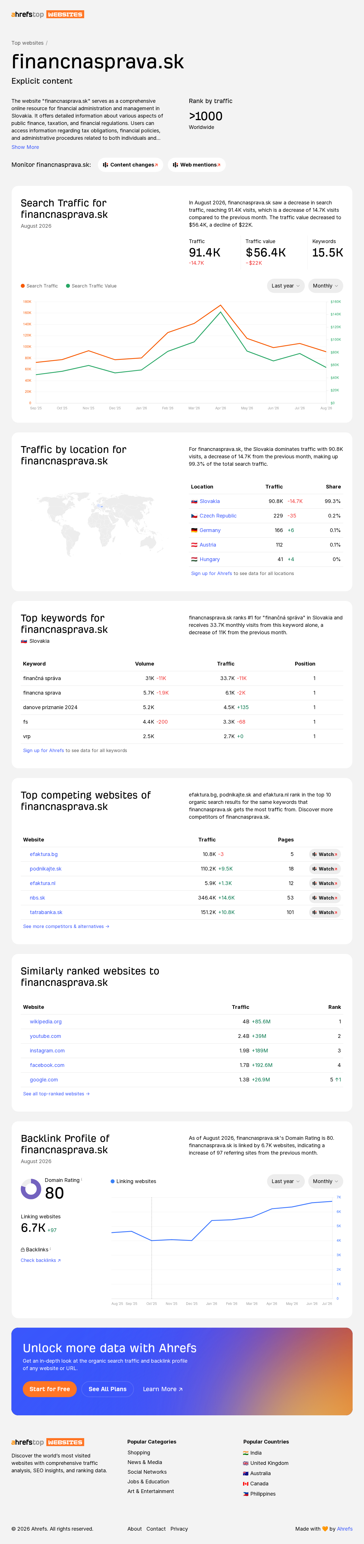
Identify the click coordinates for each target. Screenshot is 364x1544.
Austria (208, 545)
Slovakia (210, 501)
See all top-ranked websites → (56, 1094)
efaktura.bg (44, 854)
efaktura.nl (42, 883)
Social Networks (147, 1472)
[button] (81, 1180)
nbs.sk (37, 898)
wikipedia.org (46, 1021)
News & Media (144, 1462)
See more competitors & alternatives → (66, 926)
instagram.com (47, 1051)
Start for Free (50, 1389)
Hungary (210, 559)
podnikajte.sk (46, 869)
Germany (210, 530)
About (134, 1529)
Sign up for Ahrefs (211, 573)
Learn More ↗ (163, 1389)
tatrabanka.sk (46, 912)
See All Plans (108, 1389)
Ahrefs (345, 1529)
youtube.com (45, 1036)
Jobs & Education (148, 1482)
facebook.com (47, 1065)
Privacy (179, 1529)
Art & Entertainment (150, 1491)
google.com (44, 1080)
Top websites (27, 43)
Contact (156, 1529)
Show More (25, 147)
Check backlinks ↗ (41, 1260)
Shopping (138, 1452)
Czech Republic (218, 516)
